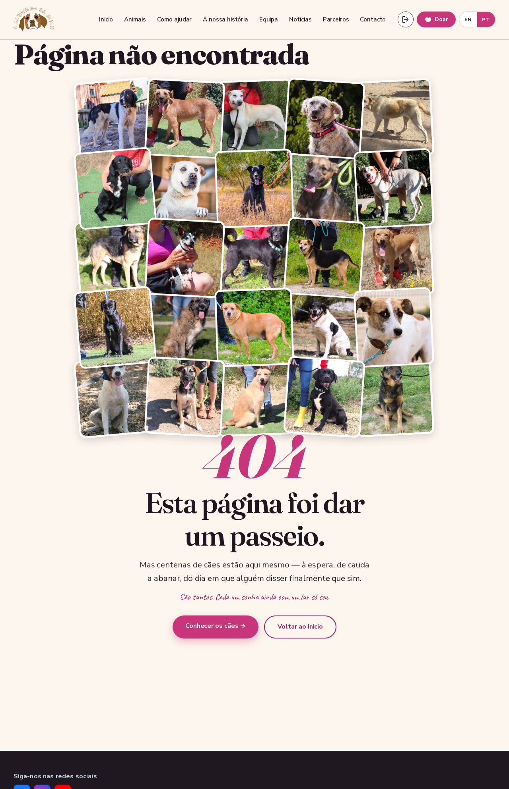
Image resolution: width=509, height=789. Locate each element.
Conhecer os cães (215, 625)
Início (106, 19)
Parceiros (336, 19)
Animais (135, 19)
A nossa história (225, 19)
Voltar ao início (300, 626)
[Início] (34, 19)
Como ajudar (174, 19)
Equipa (268, 19)
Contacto (373, 19)
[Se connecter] (406, 19)
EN (468, 19)
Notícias (300, 19)
